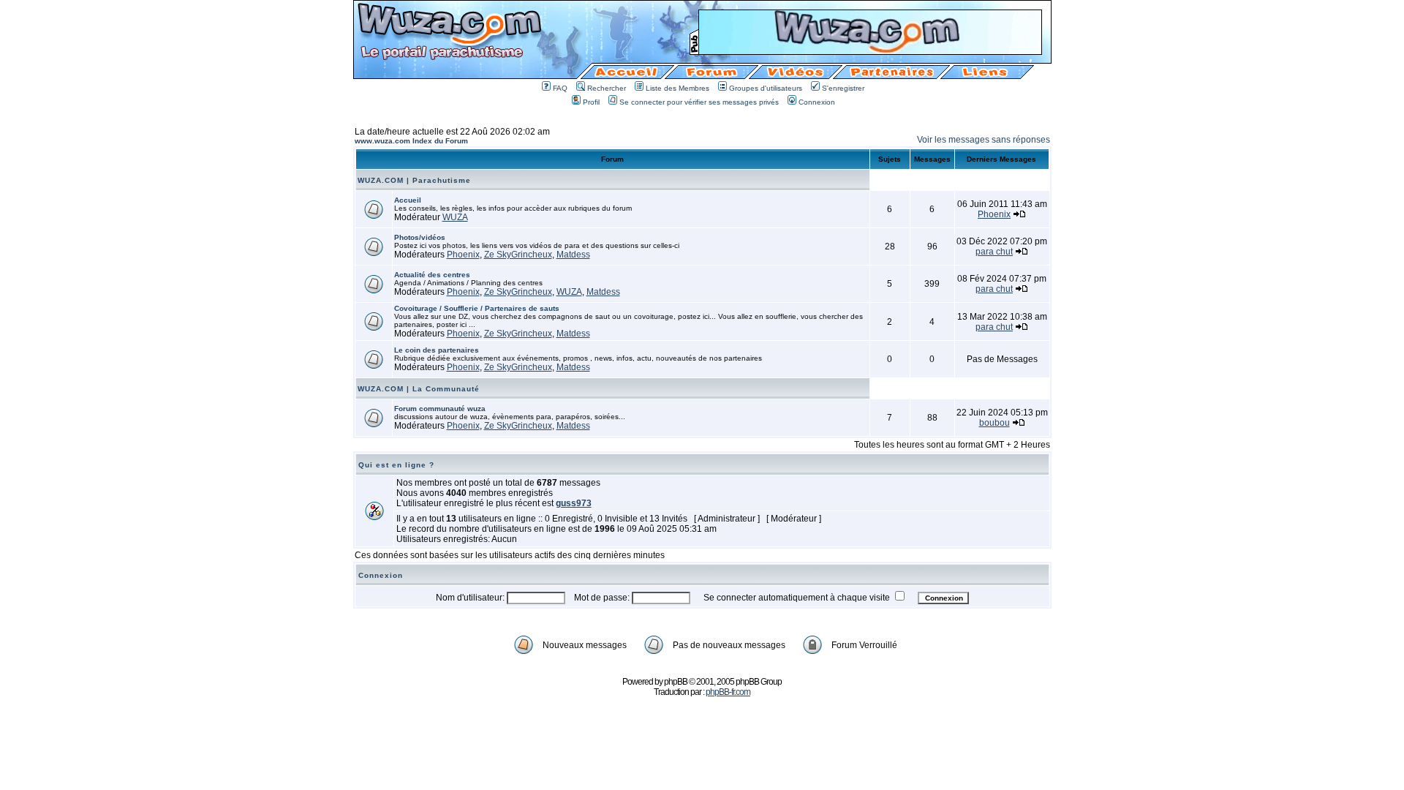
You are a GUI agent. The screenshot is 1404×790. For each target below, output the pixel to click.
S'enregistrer (843, 88)
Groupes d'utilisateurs (765, 88)
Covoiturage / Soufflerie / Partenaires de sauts (476, 308)
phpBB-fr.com (728, 692)
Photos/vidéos (419, 237)
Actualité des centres (432, 275)
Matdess (573, 254)
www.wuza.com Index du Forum (411, 141)
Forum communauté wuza (440, 409)
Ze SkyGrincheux (518, 254)
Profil (591, 102)
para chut (994, 252)
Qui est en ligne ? (396, 465)
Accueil (407, 200)
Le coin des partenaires (436, 350)
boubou (994, 423)
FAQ (560, 88)
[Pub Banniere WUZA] (870, 50)
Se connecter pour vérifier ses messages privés (699, 102)
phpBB (675, 682)
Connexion (817, 102)
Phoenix (994, 214)
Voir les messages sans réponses (983, 140)
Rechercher (606, 88)
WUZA (455, 217)
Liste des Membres (677, 88)
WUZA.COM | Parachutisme (414, 180)
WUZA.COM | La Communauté (419, 389)
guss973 (574, 503)
